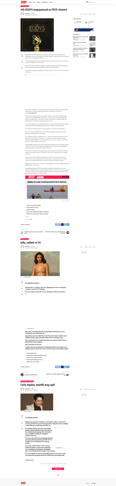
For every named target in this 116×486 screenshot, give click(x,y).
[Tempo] (24, 2)
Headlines (74, 39)
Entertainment (24, 6)
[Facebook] (78, 23)
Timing (31, 381)
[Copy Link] (88, 14)
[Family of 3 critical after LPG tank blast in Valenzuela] (92, 55)
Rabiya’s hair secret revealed (33, 361)
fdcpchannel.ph (33, 113)
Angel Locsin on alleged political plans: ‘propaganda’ (38, 211)
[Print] (90, 14)
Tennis (77, 51)
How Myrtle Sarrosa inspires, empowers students (37, 213)
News (78, 39)
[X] (89, 23)
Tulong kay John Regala (32, 353)
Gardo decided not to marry (32, 207)
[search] (88, 2)
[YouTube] (94, 483)
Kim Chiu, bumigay (30, 209)
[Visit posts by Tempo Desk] (22, 14)
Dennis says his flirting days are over (34, 359)
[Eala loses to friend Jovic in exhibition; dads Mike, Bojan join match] (92, 50)
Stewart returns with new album (34, 205)
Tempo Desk (27, 13)
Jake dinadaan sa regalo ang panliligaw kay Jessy (37, 355)
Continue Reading (58, 468)
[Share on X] (86, 14)
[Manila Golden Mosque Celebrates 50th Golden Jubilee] (92, 38)
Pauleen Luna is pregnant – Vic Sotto (34, 357)
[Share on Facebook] (84, 14)
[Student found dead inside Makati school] (92, 44)
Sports (74, 51)
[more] (54, 2)
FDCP (31, 219)
